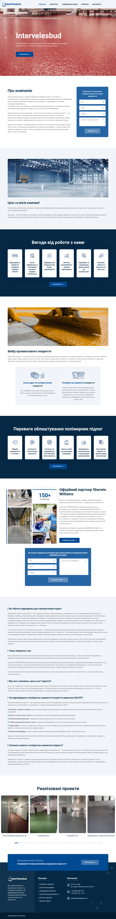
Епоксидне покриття (47, 891)
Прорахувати (23, 54)
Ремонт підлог (45, 901)
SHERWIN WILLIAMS (69, 540)
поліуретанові (44, 383)
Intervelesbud (12, 916)
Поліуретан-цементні (73, 383)
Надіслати (91, 131)
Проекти (85, 4)
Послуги (53, 4)
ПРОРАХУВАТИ (57, 284)
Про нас (42, 4)
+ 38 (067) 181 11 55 (77, 893)
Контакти (96, 4)
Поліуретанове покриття (49, 894)
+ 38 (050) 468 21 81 (77, 891)
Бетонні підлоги (45, 898)
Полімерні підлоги (46, 884)
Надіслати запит (57, 580)
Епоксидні (28, 383)
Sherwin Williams (69, 4)
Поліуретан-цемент (46, 888)
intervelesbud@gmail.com (79, 898)
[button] (5, 37)
